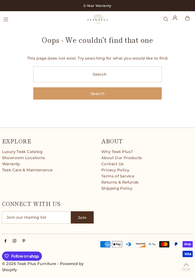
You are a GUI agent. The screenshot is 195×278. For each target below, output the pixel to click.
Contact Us (112, 163)
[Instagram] (14, 241)
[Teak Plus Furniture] (97, 19)
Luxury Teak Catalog (22, 151)
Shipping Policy (117, 188)
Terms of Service (117, 176)
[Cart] (187, 18)
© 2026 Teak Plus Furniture (29, 263)
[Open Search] (166, 19)
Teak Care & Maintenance (27, 170)
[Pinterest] (23, 241)
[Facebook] (6, 241)
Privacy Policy (115, 170)
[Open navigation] (43, 19)
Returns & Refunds (120, 182)
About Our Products (121, 157)
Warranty (11, 163)
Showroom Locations (23, 157)
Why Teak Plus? (117, 151)
